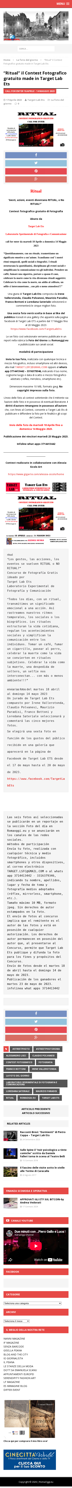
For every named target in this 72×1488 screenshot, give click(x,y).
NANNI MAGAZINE (14, 1338)
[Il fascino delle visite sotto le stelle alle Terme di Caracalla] (10, 1174)
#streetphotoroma (48, 1048)
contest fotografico (19, 1062)
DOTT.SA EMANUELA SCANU (20, 1370)
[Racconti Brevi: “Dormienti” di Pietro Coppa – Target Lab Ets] (10, 1139)
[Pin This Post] (36, 171)
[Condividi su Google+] (36, 179)
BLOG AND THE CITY (15, 1354)
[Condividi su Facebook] (36, 155)
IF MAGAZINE (11, 1342)
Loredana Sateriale (18, 1091)
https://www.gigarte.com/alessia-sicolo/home (36, 474)
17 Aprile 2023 (14, 99)
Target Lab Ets (36, 99)
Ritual (10, 1097)
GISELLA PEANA (12, 1350)
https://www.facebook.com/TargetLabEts (36, 329)
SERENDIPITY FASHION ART (19, 1378)
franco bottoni (16, 1068)
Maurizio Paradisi (46, 1091)
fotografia (45, 1062)
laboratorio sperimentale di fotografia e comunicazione (31, 1083)
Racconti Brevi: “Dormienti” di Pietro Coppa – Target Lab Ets (43, 1133)
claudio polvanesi (43, 1055)
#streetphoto (21, 1048)
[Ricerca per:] (36, 48)
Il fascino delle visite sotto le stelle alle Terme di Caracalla (42, 1169)
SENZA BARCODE (13, 1346)
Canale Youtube (22, 1220)
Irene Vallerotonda (44, 1068)
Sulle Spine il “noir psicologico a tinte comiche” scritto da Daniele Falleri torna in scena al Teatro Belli (43, 1153)
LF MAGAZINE (11, 1382)
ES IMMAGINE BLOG (15, 1386)
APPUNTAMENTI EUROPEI (18, 1374)
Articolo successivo (36, 1113)
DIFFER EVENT (11, 1390)
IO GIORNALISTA (13, 1358)
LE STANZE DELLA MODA (18, 1366)
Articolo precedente (36, 1109)
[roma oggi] (36, 26)
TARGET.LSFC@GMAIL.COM (31, 367)
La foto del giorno (17, 1075)
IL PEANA (8, 1362)
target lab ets (50, 1097)
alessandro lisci (16, 1055)
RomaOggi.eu (28, 1097)
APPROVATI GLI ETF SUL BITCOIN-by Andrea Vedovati (42, 1201)
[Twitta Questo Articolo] (36, 163)
